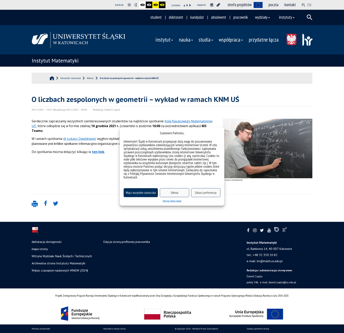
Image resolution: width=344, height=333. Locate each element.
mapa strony (40, 249)
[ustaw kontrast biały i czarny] (149, 5)
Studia (205, 39)
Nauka (185, 39)
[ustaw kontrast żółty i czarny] (162, 5)
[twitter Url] (262, 230)
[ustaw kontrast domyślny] (129, 5)
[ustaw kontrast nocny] (136, 5)
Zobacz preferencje (206, 193)
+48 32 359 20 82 (265, 255)
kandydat (197, 17)
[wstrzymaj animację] (211, 5)
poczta (274, 4)
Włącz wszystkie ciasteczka (141, 193)
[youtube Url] (269, 230)
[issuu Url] (276, 230)
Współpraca (229, 39)
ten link (98, 152)
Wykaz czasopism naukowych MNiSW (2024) (60, 270)
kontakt (290, 4)
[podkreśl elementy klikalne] (218, 5)
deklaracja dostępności (47, 242)
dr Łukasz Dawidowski (79, 138)
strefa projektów (240, 4)
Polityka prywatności (41, 328)
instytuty (285, 17)
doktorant (176, 17)
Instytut (163, 39)
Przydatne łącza (264, 39)
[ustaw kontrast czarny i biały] (142, 5)
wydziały (261, 17)
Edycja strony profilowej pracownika (126, 242)
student (156, 17)
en (309, 5)
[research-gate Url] (284, 230)
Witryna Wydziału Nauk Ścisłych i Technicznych (62, 256)
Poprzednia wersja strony (114, 328)
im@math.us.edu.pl (270, 261)
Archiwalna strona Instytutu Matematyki (58, 263)
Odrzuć (174, 193)
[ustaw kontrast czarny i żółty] (155, 5)
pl (304, 5)
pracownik (240, 17)
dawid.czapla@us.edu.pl (282, 282)
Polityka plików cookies (172, 200)
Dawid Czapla (254, 276)
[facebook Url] (248, 230)
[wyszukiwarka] (309, 17)
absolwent (218, 17)
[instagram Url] (254, 230)
